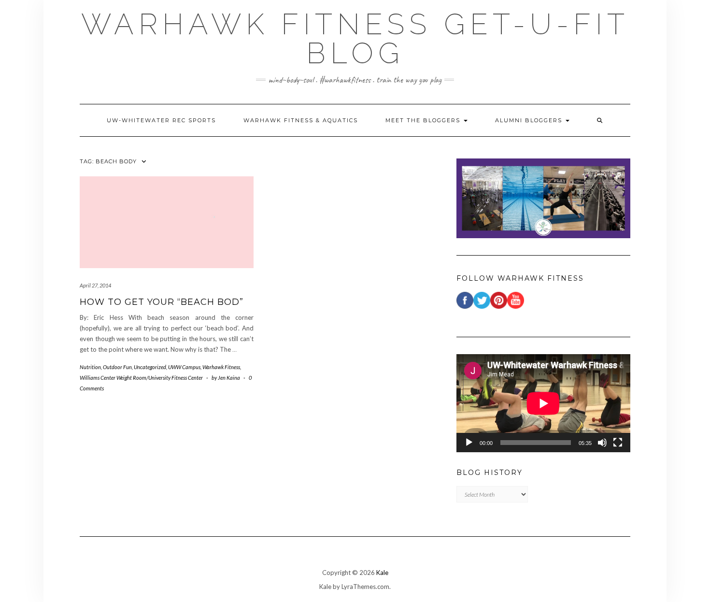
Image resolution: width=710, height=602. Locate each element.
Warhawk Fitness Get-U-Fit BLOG (355, 38)
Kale (382, 572)
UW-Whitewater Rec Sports (161, 120)
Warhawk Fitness (221, 367)
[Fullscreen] (618, 442)
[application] (543, 403)
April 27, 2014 (95, 285)
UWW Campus (184, 367)
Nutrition (90, 367)
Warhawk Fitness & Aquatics (300, 120)
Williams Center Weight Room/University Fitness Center (141, 377)
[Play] (469, 442)
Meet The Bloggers (424, 120)
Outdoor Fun (117, 367)
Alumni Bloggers (530, 120)
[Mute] (602, 442)
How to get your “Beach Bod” (161, 302)
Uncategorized (150, 367)
